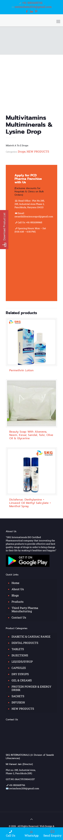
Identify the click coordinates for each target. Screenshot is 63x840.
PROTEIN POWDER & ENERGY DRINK (31, 688)
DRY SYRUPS (20, 674)
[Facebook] (27, 11)
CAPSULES (19, 668)
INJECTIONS (20, 655)
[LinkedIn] (31, 11)
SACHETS (18, 696)
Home (15, 583)
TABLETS (18, 649)
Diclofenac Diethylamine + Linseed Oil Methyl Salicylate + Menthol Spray (30, 503)
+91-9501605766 (32, 3)
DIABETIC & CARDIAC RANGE (31, 636)
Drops (22, 151)
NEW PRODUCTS (38, 151)
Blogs (15, 595)
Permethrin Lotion (21, 370)
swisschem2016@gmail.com (33, 7)
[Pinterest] (36, 11)
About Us (18, 589)
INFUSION (18, 702)
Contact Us (19, 617)
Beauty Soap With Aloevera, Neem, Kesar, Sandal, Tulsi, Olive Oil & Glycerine (31, 435)
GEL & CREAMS (22, 680)
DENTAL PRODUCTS (25, 643)
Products (17, 601)
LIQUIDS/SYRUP (22, 661)
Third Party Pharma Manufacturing (25, 609)
